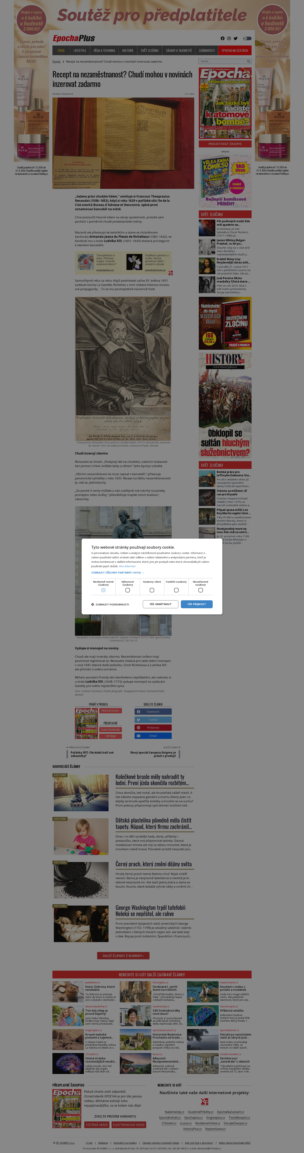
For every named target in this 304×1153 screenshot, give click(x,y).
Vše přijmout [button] (197, 604)
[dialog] (152, 576)
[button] (152, 572)
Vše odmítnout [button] (161, 604)
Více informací (127, 566)
